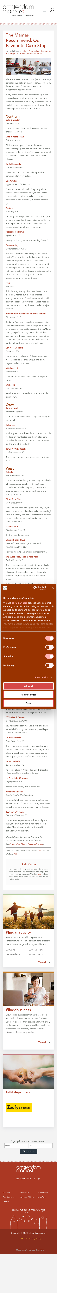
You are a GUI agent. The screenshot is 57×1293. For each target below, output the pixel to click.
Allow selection (28, 694)
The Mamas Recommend (30, 54)
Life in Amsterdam (31, 51)
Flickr (16, 854)
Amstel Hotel (12, 408)
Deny (28, 703)
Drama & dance (13, 954)
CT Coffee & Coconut (16, 717)
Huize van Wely (13, 761)
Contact (6, 1202)
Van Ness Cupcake (14, 348)
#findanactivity (18, 932)
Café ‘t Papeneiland (15, 137)
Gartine (9, 208)
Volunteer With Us (27, 1197)
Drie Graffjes (11, 181)
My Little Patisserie (14, 792)
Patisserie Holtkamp (15, 232)
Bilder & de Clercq (14, 499)
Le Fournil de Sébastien (17, 778)
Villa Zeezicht (12, 368)
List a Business (42, 1193)
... (31, 1247)
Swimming (10, 950)
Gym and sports (35, 950)
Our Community (9, 1197)
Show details (41, 677)
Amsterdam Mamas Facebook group (26, 844)
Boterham (10, 425)
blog (40, 850)
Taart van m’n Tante (15, 812)
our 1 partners (19, 602)
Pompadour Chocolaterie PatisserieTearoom (26, 314)
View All (42, 962)
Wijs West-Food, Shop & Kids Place (22, 557)
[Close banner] (53, 588)
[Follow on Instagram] (39, 1179)
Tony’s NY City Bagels (16, 449)
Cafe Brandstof (13, 120)
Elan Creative (38, 1250)
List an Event (42, 1197)
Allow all (28, 686)
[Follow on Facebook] (34, 1179)
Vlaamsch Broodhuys (15, 540)
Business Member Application (20, 1032)
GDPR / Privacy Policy (31, 1239)
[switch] (49, 647)
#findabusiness (18, 1010)
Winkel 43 (10, 385)
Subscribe (28, 1151)
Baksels (9, 472)
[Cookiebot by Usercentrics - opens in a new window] (34, 588)
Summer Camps (35, 954)
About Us (6, 1193)
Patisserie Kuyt (12, 245)
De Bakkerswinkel (14, 164)
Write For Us (24, 1193)
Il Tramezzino (12, 527)
